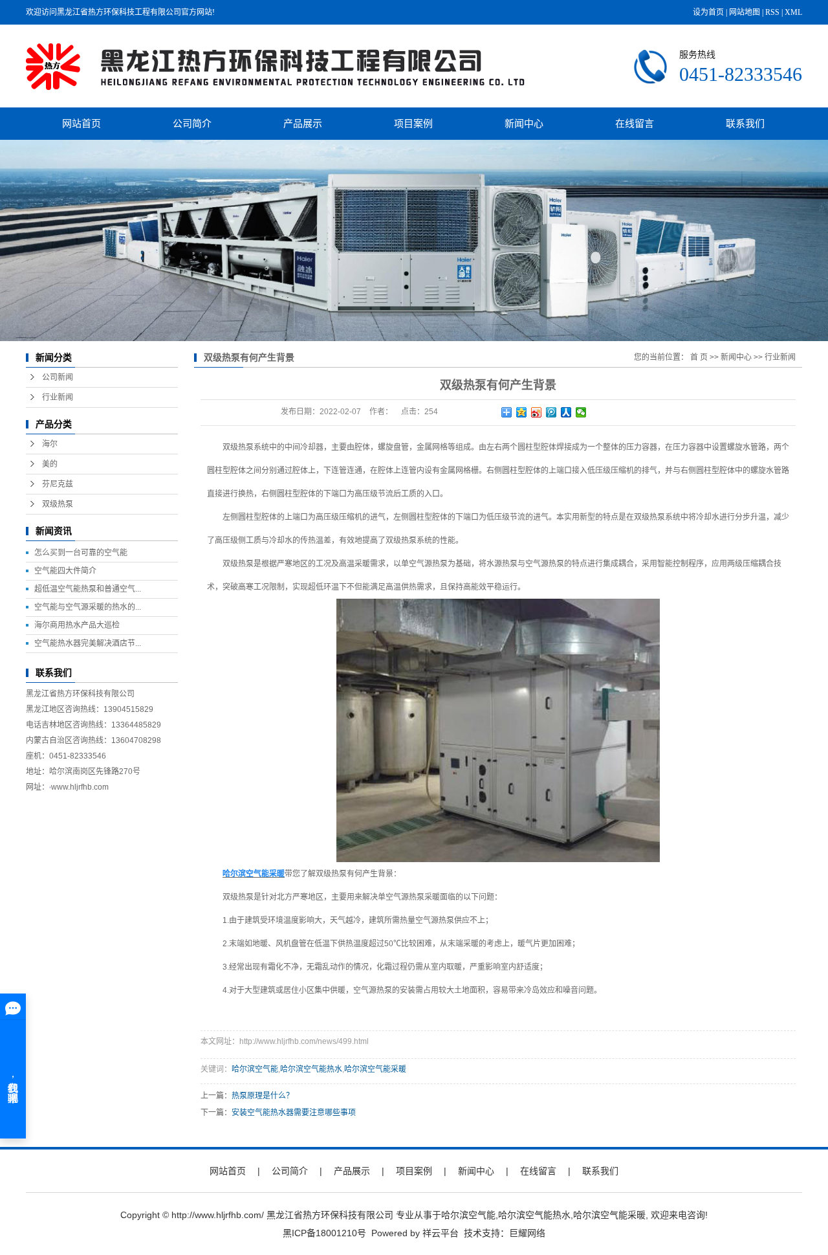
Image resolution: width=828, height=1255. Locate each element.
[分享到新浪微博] (536, 412)
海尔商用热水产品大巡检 (77, 625)
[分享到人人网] (566, 412)
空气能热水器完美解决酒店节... (87, 643)
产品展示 (302, 123)
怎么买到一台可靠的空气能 (80, 552)
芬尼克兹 (57, 484)
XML (793, 12)
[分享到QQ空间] (521, 412)
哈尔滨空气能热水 (311, 1069)
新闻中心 (524, 123)
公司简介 (192, 123)
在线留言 (634, 123)
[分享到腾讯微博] (551, 412)
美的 (50, 464)
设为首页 (708, 12)
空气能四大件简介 (65, 570)
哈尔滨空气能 (255, 1069)
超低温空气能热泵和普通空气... (87, 589)
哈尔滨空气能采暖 (375, 1069)
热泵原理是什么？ (263, 1095)
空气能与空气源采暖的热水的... (87, 607)
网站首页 (81, 123)
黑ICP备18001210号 (324, 1233)
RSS (772, 12)
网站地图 (744, 12)
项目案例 (413, 123)
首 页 (699, 357)
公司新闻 (57, 377)
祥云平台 (440, 1233)
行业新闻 (57, 397)
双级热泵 (57, 504)
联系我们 (745, 123)
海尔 (50, 444)
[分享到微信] (581, 412)
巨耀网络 (527, 1233)
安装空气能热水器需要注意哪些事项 (294, 1112)
